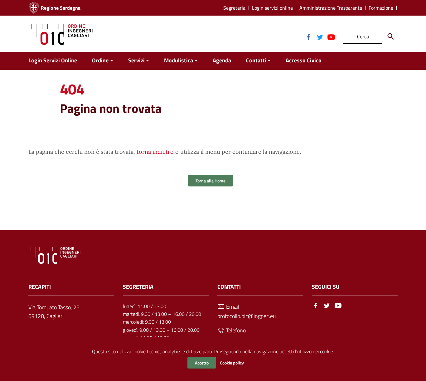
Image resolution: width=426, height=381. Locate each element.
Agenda (222, 60)
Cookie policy (232, 362)
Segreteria (234, 8)
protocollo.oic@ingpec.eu (246, 316)
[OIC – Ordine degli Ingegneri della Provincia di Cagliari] (61, 34)
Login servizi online (272, 8)
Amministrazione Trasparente (330, 8)
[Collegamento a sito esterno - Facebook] (308, 36)
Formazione (381, 8)
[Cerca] (391, 36)
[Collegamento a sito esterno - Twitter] (319, 36)
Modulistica (178, 60)
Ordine (100, 60)
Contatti (256, 60)
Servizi (136, 60)
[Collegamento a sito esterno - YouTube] (331, 36)
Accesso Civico (304, 60)
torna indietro (155, 151)
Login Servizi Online (52, 60)
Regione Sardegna (60, 8)
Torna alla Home (210, 180)
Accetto (202, 362)
